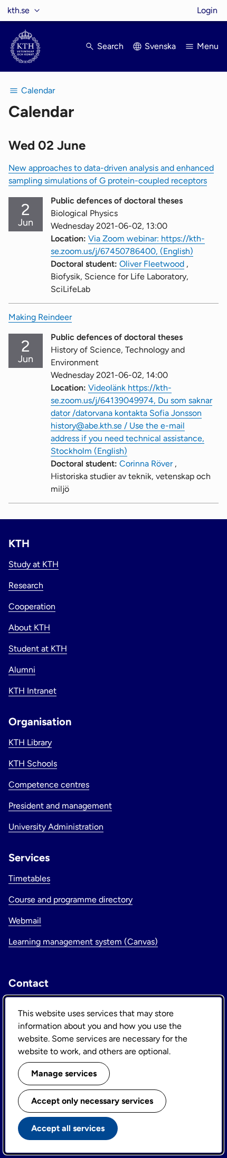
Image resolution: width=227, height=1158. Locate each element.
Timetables (29, 878)
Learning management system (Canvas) (83, 942)
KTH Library (30, 742)
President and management (60, 806)
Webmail (24, 921)
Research (25, 585)
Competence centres (48, 785)
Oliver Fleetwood (151, 264)
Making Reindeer (40, 317)
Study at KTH (33, 564)
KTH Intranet (32, 691)
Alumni (21, 670)
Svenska (160, 46)
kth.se (18, 10)
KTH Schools (32, 763)
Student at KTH (37, 649)
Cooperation (31, 606)
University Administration (55, 827)
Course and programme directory (70, 899)
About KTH (29, 627)
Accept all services (68, 1128)
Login (207, 10)
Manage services (64, 1073)
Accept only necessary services (92, 1101)
